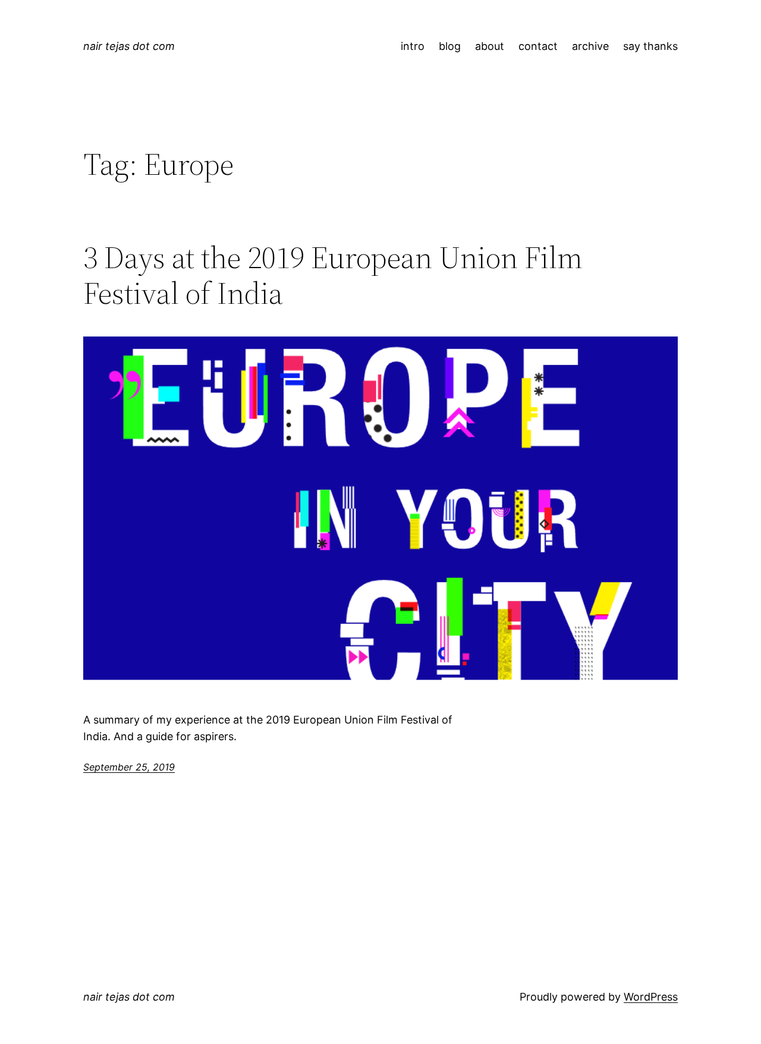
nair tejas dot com (129, 46)
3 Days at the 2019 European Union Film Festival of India (333, 275)
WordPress (651, 996)
